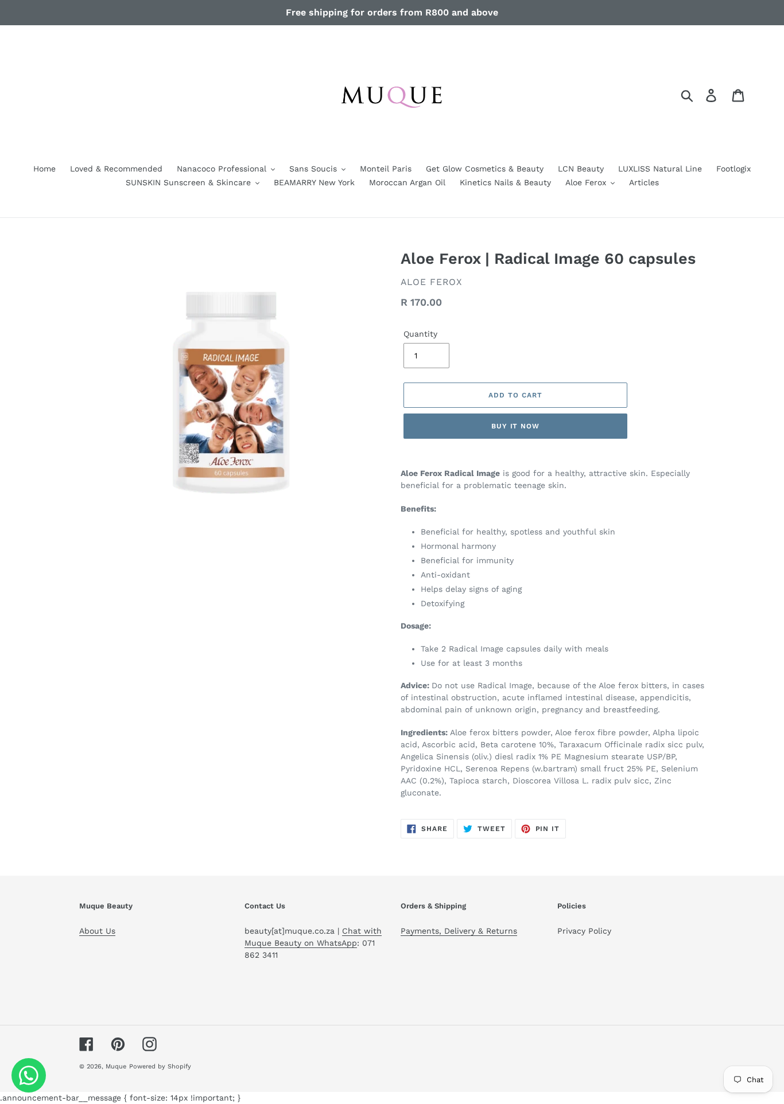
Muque (116, 1066)
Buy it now (515, 426)
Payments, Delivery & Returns (459, 930)
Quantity (420, 333)
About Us (97, 930)
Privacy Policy (584, 930)
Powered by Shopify (160, 1066)
